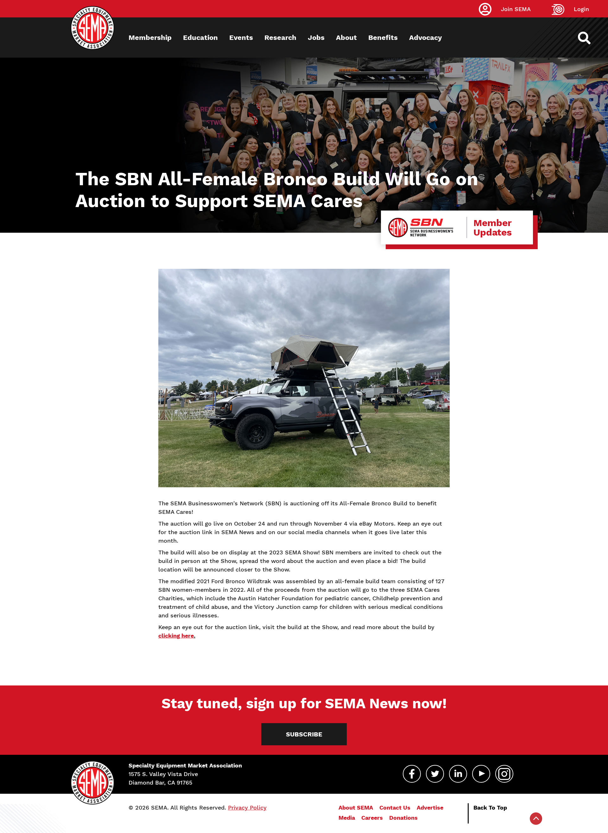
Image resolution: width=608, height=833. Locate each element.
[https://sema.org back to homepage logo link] (590, 38)
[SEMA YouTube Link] (481, 774)
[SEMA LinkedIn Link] (458, 774)
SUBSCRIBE (304, 734)
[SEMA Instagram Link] (504, 774)
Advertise (430, 807)
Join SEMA (516, 9)
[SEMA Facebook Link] (412, 774)
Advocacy (425, 37)
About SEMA (356, 807)
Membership (150, 37)
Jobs (316, 37)
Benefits (383, 37)
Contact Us (394, 807)
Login (581, 9)
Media (347, 817)
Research (280, 37)
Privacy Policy (247, 807)
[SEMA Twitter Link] (435, 774)
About (346, 37)
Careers (372, 817)
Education (200, 37)
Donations (403, 817)
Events (241, 37)
